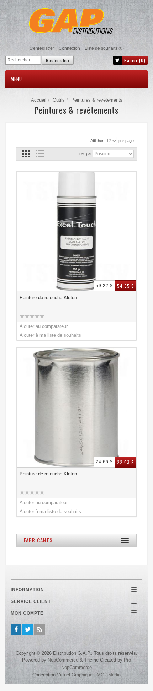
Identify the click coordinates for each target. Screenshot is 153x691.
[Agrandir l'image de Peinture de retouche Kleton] (76, 231)
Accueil (38, 100)
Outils (59, 100)
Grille (26, 153)
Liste (39, 153)
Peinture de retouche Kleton (48, 297)
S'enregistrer (42, 48)
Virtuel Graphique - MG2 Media (89, 674)
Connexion (69, 48)
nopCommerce (63, 660)
